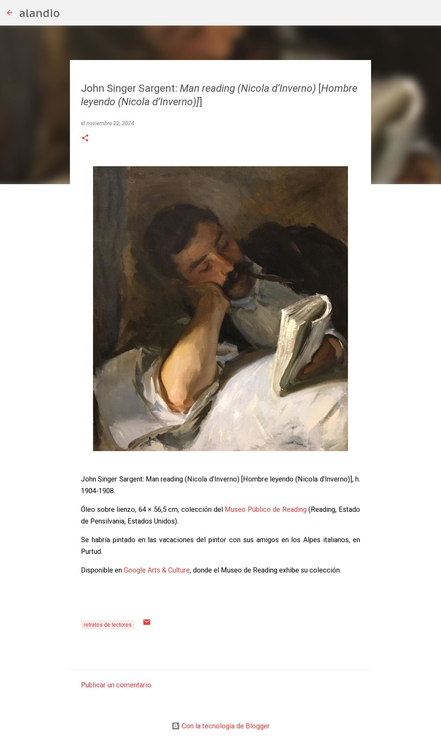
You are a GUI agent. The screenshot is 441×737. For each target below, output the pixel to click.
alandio (39, 13)
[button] (85, 138)
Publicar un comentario (116, 685)
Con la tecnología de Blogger (225, 726)
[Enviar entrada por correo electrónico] (147, 624)
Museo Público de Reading (266, 509)
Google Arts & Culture (157, 570)
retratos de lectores (108, 624)
